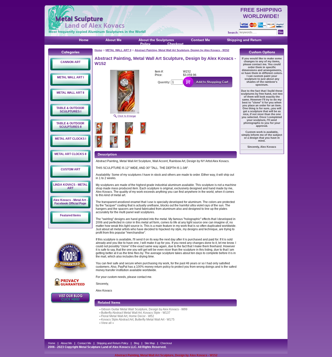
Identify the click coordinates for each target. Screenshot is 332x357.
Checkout (175, 44)
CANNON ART (70, 62)
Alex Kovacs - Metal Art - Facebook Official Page (70, 201)
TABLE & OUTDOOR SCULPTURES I (70, 109)
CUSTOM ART (70, 169)
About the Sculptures (156, 40)
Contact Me (200, 40)
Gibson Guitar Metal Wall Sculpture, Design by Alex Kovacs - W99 (144, 309)
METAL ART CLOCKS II (70, 154)
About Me (113, 40)
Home (83, 40)
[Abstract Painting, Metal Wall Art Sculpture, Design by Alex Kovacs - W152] (124, 112)
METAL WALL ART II (70, 92)
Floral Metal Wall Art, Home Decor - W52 (127, 316)
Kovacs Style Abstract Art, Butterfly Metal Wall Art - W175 (138, 319)
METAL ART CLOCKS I (70, 138)
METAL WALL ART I (70, 77)
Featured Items (70, 215)
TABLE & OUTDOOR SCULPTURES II (70, 125)
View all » (107, 323)
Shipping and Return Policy (112, 343)
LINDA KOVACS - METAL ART (70, 186)
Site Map (150, 343)
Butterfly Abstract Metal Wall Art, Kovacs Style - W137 (135, 312)
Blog (136, 343)
